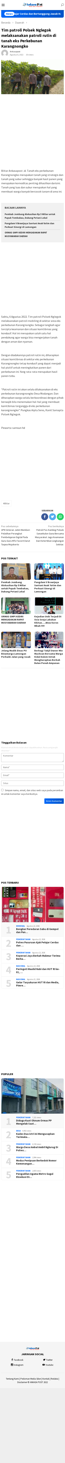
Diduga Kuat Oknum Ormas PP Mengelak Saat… (34, 1122)
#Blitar (6, 503)
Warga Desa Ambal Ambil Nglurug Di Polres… (37, 1149)
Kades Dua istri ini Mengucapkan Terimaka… (35, 1135)
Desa (18, 1131)
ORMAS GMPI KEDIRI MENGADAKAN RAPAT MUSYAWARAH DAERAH (13, 619)
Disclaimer (22, 1382)
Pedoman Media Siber (30, 1378)
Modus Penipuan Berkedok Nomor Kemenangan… (36, 1162)
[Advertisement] (32, 131)
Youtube (49, 1364)
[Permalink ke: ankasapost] (4, 53)
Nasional (20, 966)
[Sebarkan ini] (44, 516)
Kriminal (20, 926)
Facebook (18, 1359)
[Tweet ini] (52, 516)
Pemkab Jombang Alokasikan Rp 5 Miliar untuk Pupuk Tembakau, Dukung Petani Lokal (15, 587)
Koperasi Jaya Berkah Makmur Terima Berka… (38, 957)
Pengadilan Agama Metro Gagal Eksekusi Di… (34, 1175)
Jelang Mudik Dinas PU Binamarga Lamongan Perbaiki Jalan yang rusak (16, 653)
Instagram (18, 1364)
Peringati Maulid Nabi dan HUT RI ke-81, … (38, 971)
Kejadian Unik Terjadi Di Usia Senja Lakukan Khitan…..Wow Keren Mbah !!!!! (47, 621)
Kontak (45, 1378)
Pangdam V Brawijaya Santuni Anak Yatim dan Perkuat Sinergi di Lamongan (47, 587)
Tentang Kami (12, 1378)
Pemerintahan (23, 939)
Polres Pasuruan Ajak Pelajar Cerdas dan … (37, 944)
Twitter (49, 1359)
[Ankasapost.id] (32, 4)
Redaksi (54, 1378)
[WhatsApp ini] (60, 516)
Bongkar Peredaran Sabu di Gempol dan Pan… (37, 931)
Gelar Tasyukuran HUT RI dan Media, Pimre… (37, 984)
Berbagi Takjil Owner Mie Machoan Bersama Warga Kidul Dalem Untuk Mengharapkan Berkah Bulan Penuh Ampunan (48, 657)
